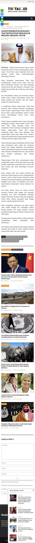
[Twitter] (2, 17)
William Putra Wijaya (9, 38)
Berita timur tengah (21, 236)
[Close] (33, 490)
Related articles (6, 249)
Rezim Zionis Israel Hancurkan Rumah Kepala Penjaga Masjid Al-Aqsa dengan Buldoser (15, 366)
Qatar (20, 238)
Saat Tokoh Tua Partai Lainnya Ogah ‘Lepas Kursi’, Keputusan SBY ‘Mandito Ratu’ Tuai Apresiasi (24, 500)
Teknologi (20, 526)
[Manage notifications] (30, 538)
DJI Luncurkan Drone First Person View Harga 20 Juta (25, 529)
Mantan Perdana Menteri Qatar (9, 238)
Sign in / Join (30, 1)
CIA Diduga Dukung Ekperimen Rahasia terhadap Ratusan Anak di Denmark (15, 336)
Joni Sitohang (18, 399)
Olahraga (4, 404)
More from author (17, 249)
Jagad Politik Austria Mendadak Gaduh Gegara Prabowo (15, 396)
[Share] (2, 24)
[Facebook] (2, 14)
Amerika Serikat (11, 236)
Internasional (5, 24)
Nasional (4, 375)
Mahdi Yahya (15, 428)
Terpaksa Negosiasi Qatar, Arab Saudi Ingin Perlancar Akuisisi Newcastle (16, 425)
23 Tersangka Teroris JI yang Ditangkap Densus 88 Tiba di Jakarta (25, 520)
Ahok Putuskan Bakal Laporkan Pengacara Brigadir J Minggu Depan (25, 511)
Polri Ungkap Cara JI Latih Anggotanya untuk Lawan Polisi (25, 538)
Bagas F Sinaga (19, 310)
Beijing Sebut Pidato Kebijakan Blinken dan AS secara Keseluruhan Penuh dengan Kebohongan (16, 276)
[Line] (2, 20)
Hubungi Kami (6, 526)
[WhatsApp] (2, 10)
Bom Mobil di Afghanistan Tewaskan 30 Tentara (15, 307)
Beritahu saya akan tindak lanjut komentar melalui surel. (18, 485)
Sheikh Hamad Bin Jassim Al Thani (10, 241)
